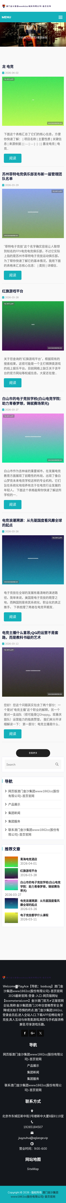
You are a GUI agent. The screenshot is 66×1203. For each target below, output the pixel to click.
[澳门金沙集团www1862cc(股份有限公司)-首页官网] (33, 6)
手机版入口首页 (27, 37)
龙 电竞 (8, 66)
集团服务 (14, 821)
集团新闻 (14, 813)
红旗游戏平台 (12, 291)
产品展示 (14, 804)
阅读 (12, 158)
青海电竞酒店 (28, 859)
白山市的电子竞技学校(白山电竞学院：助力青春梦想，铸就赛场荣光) (32, 400)
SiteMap (33, 1169)
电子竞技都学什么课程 (34, 915)
